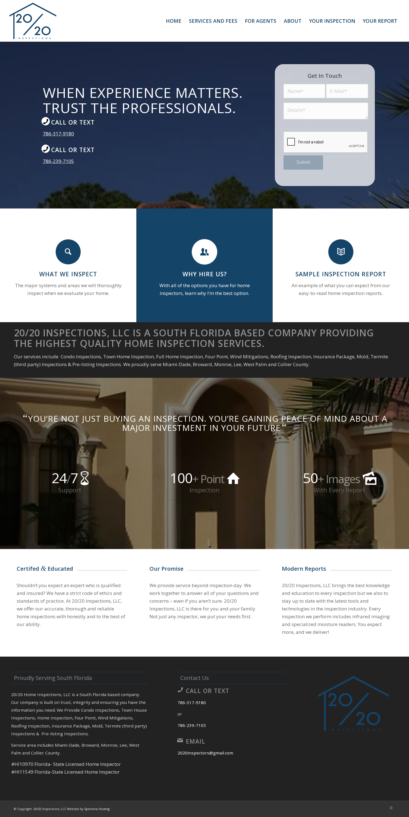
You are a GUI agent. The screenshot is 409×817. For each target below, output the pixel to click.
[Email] (180, 740)
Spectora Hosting (97, 809)
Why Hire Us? (205, 274)
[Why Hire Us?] (204, 252)
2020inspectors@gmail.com (205, 753)
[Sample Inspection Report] (341, 252)
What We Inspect (68, 274)
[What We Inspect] (68, 252)
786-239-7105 (58, 161)
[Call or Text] (45, 121)
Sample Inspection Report (340, 274)
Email (195, 741)
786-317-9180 (58, 133)
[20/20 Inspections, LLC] (33, 21)
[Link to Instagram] (391, 808)
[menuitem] (173, 21)
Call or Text (73, 122)
